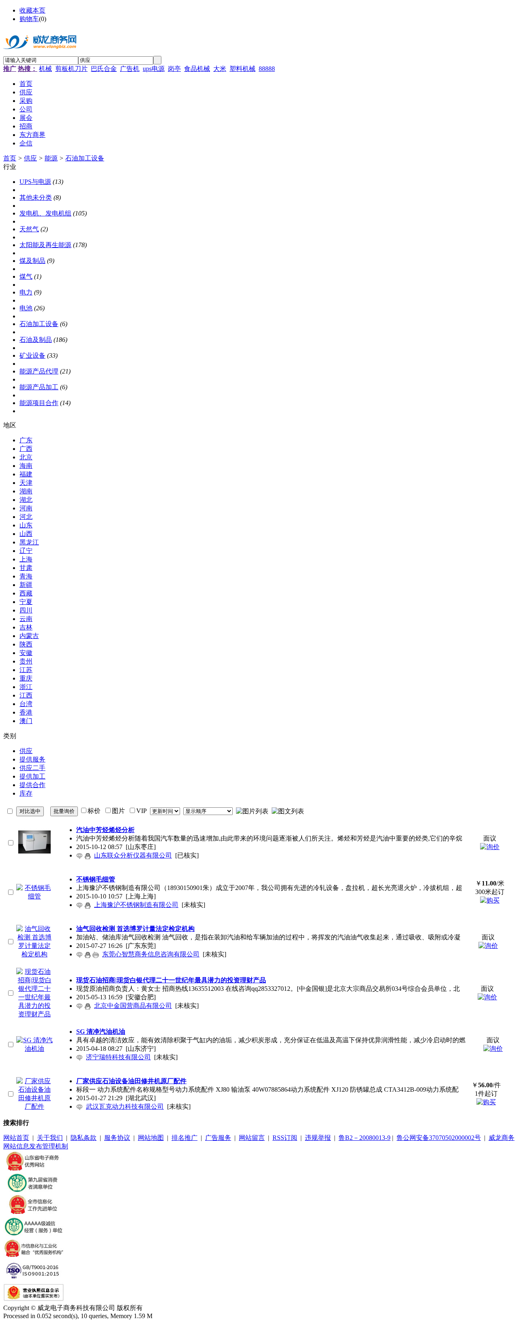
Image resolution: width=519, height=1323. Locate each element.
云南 (25, 618)
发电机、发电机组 (45, 213)
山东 (25, 525)
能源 (51, 158)
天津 (25, 482)
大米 (219, 68)
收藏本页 (32, 10)
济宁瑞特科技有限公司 (118, 1057)
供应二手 (32, 767)
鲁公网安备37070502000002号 (439, 1137)
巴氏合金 (104, 68)
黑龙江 (29, 542)
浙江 (25, 686)
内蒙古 (29, 635)
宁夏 (25, 601)
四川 (25, 610)
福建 (25, 474)
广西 (25, 448)
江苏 (25, 669)
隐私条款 (84, 1137)
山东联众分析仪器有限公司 (133, 855)
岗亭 (174, 68)
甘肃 (25, 567)
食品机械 (197, 68)
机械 (45, 68)
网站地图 (151, 1137)
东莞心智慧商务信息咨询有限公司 (150, 954)
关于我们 (50, 1137)
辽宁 (25, 550)
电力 (25, 292)
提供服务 (32, 759)
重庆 (25, 678)
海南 (25, 465)
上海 (25, 559)
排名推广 (184, 1137)
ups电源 (154, 68)
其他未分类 (35, 197)
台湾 (25, 703)
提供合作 (32, 784)
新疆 (25, 584)
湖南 (25, 491)
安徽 (25, 652)
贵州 (25, 661)
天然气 (29, 229)
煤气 (25, 276)
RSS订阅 (284, 1137)
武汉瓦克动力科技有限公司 (125, 1106)
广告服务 (218, 1137)
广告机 (129, 68)
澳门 (25, 720)
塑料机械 (242, 68)
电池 (25, 308)
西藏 (25, 593)
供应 (30, 158)
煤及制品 (32, 260)
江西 (25, 695)
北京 (25, 457)
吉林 (25, 627)
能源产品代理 (38, 371)
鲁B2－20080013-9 (364, 1137)
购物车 (29, 18)
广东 (25, 440)
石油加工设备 (84, 158)
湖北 (25, 499)
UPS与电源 (35, 181)
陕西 (25, 644)
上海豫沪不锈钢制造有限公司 (136, 904)
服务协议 (117, 1137)
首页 (9, 158)
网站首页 (16, 1137)
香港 (25, 712)
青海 (25, 576)
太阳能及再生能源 (45, 244)
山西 (25, 533)
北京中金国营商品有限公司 (133, 1005)
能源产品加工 (38, 387)
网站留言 (252, 1137)
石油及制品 (35, 339)
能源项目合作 (38, 402)
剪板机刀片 (71, 68)
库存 (25, 793)
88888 (267, 68)
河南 (25, 508)
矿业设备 (32, 355)
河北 (25, 516)
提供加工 (32, 776)
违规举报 (318, 1137)
